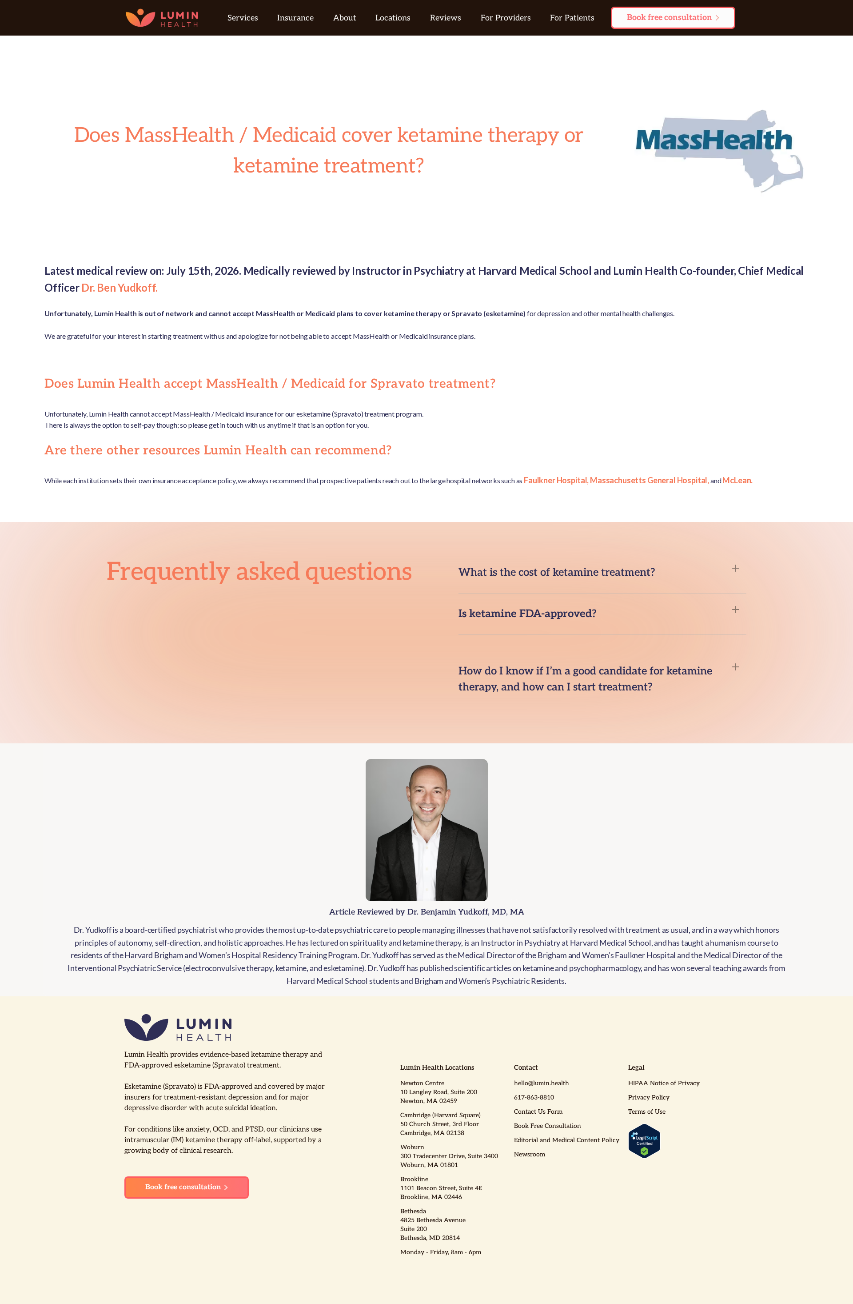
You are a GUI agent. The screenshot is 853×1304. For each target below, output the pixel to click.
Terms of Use (647, 1111)
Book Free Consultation (547, 1126)
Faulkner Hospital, (556, 480)
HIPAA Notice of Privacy (664, 1083)
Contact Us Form (538, 1111)
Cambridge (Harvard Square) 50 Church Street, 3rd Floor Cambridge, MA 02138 (440, 1124)
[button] (242, 18)
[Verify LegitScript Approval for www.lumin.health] (644, 1140)
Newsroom (529, 1154)
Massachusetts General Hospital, (649, 480)
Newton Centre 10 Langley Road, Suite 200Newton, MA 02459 (438, 1092)
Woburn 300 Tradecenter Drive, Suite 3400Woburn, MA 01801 (449, 1156)
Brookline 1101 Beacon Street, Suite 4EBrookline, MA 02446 (441, 1188)
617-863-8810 (534, 1097)
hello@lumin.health (541, 1083)
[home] (162, 18)
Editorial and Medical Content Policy (566, 1140)
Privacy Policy (649, 1097)
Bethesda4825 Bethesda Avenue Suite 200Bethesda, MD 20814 (433, 1225)
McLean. (737, 480)
